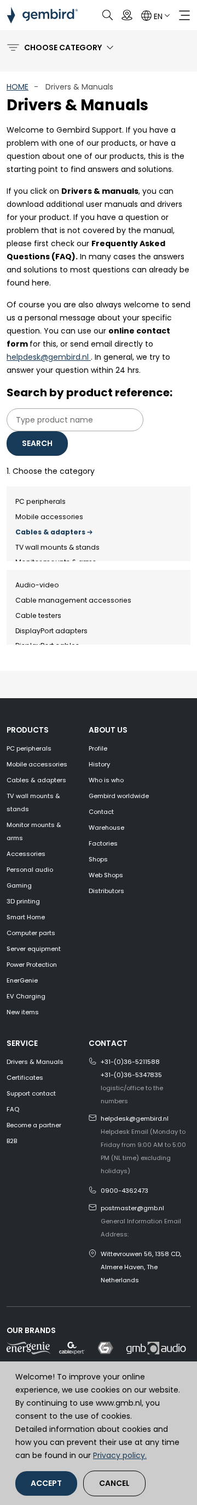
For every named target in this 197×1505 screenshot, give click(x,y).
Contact (101, 811)
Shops (98, 859)
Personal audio (30, 869)
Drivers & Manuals (35, 1061)
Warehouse (106, 827)
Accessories (26, 853)
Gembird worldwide (119, 796)
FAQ (13, 1109)
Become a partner (34, 1125)
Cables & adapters (50, 532)
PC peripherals (40, 501)
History (99, 764)
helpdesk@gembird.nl (49, 357)
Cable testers (38, 615)
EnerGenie (22, 980)
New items (23, 1012)
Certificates (25, 1077)
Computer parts (31, 933)
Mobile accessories (49, 516)
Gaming (19, 885)
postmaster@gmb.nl (132, 1208)
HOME (17, 86)
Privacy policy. (120, 1455)
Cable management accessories (73, 600)
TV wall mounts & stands (57, 547)
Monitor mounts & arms (34, 831)
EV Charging (26, 996)
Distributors (106, 891)
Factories (103, 843)
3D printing (23, 901)
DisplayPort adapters (51, 630)
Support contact (31, 1093)
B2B (12, 1141)
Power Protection (32, 964)
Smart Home (26, 917)
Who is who (106, 780)
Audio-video (37, 585)
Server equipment (34, 948)
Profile (98, 748)
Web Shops (106, 875)
